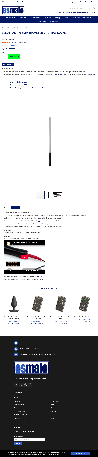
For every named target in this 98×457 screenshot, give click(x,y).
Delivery (52, 398)
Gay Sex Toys (21, 2)
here (39, 221)
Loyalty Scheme (18, 401)
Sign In (82, 2)
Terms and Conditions (20, 414)
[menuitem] (11, 17)
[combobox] (79, 8)
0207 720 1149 (34, 349)
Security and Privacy (20, 411)
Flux (88, 74)
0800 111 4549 (24, 349)
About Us (17, 398)
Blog (51, 414)
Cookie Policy (54, 411)
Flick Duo (62, 74)
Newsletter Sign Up (19, 418)
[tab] (6, 207)
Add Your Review (22, 42)
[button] (9, 2)
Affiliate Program (19, 404)
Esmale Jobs (18, 408)
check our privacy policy (51, 454)
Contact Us (53, 418)
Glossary (52, 404)
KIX (55, 74)
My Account (74, 2)
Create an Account (90, 2)
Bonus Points (38, 276)
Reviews (15, 208)
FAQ (51, 408)
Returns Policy (54, 401)
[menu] (49, 19)
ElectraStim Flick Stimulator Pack (84, 317)
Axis (94, 74)
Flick (57, 74)
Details (6, 208)
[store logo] (13, 10)
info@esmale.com (25, 343)
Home (3, 28)
